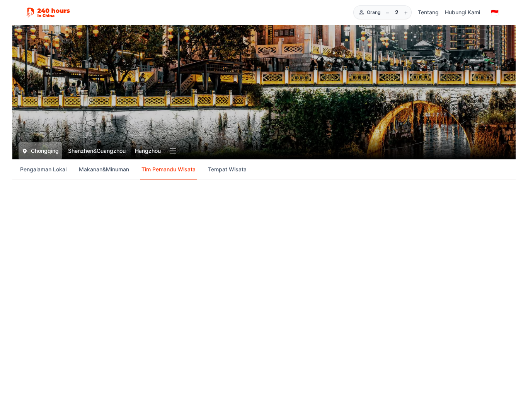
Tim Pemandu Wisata (168, 169)
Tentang (428, 12)
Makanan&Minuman (104, 169)
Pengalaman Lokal (43, 169)
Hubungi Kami (462, 12)
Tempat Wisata (227, 169)
